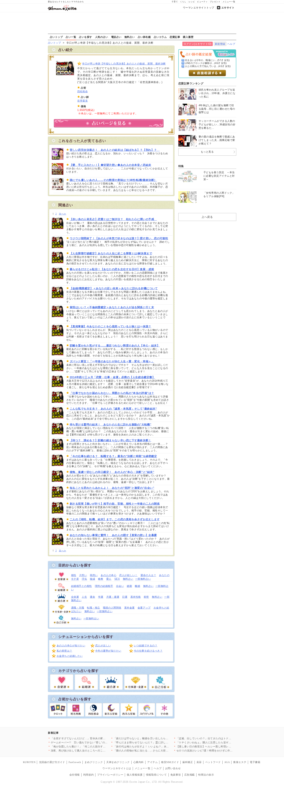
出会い (120, 586)
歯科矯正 (187, 762)
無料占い (129, 37)
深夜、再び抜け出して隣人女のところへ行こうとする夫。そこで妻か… (92, 750)
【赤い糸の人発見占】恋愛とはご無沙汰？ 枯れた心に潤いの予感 (113, 219)
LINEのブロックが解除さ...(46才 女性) (206, 63)
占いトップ (56, 37)
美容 (199, 762)
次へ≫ (62, 214)
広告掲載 (189, 774)
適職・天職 (77, 607)
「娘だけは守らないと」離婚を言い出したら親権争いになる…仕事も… (155, 738)
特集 (181, 166)
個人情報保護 (134, 774)
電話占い (116, 37)
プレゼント (215, 2)
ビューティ (202, 2)
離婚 (137, 586)
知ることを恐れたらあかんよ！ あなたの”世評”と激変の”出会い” (112, 487)
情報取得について (156, 774)
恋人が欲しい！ (128, 575)
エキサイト (228, 7)
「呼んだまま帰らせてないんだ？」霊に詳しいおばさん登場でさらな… (155, 742)
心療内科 (138, 762)
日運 (124, 596)
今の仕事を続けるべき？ (148, 650)
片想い (83, 575)
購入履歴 (188, 37)
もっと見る (207, 151)
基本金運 (129, 607)
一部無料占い (143, 578)
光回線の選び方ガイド (52, 762)
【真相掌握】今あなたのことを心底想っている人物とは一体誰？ (110, 326)
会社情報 (74, 774)
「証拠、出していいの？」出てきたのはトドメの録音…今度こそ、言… (218, 738)
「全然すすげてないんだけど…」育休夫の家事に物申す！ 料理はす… (92, 738)
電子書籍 (255, 762)
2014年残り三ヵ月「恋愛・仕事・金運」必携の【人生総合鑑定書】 (112, 377)
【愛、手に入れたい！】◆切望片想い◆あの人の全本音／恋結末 (110, 164)
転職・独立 (93, 607)
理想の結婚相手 (104, 586)
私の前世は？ (64, 650)
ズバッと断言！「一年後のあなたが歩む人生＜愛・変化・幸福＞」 (112, 361)
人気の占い (101, 37)
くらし (183, 2)
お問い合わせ (173, 768)
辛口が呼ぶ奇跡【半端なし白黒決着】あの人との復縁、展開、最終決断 (124, 63)
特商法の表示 (206, 774)
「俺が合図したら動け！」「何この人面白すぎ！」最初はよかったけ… (92, 746)
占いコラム (160, 37)
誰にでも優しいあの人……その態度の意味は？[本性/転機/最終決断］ (113, 180)
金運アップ (144, 607)
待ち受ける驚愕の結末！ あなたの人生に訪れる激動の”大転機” (110, 424)
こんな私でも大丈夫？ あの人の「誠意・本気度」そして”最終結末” (113, 408)
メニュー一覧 (229, 2)
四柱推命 (82, 91)
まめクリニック (93, 762)
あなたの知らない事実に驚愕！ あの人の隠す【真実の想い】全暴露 (113, 535)
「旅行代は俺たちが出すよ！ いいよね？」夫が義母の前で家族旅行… (154, 746)
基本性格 (135, 596)
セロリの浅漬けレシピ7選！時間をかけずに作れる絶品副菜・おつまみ (217, 750)
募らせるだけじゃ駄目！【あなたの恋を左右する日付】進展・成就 (112, 269)
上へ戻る (207, 216)
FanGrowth (75, 762)
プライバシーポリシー (110, 774)
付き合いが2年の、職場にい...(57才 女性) (207, 60)
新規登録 (220, 43)
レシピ (192, 2)
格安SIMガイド (170, 762)
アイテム (152, 762)
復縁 (92, 578)
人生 (84, 596)
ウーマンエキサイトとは (116, 768)
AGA (227, 762)
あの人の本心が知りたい (71, 645)
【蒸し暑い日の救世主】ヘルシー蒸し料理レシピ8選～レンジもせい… (217, 746)
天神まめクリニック (118, 762)
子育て (175, 2)
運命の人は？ (148, 575)
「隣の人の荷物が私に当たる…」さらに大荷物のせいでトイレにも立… (155, 750)
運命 (92, 596)
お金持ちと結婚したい (70, 655)
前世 (146, 596)
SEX (117, 578)
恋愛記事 (175, 37)
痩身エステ (239, 762)
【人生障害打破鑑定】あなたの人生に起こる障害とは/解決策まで (111, 253)
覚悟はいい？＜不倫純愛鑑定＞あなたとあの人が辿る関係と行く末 (112, 307)
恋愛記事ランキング (191, 83)
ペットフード (213, 762)
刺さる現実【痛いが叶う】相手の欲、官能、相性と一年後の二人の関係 (115, 503)
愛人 (108, 578)
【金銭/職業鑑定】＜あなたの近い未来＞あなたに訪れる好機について (114, 288)
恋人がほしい (103, 645)
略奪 (100, 578)
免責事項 (175, 774)
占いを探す (85, 37)
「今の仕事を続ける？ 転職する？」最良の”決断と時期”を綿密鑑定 (113, 456)
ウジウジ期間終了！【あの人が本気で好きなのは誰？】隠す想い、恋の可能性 (119, 238)
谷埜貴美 (82, 100)
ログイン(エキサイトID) (198, 43)
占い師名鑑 (144, 37)
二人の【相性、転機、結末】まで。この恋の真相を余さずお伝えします (115, 519)
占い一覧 (71, 37)
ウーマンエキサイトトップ (198, 7)
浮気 (84, 578)
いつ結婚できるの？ (145, 645)
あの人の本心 (108, 575)
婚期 (129, 586)
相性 (73, 575)
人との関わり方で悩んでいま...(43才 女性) (208, 66)
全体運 (75, 596)
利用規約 (88, 774)
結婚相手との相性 (81, 586)
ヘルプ (231, 43)
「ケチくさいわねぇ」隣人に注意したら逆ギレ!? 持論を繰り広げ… (215, 742)
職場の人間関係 (112, 607)
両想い (94, 575)
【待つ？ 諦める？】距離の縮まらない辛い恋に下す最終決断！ (110, 440)
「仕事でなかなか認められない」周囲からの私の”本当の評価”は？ (112, 393)
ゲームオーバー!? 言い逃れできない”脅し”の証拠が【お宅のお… (90, 742)
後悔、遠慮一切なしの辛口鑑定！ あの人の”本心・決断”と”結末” (112, 472)
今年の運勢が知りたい (108, 650)
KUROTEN (29, 762)
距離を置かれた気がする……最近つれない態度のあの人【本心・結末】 (115, 345)
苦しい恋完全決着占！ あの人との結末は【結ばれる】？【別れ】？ (115, 149)
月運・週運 (112, 596)
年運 (100, 596)
